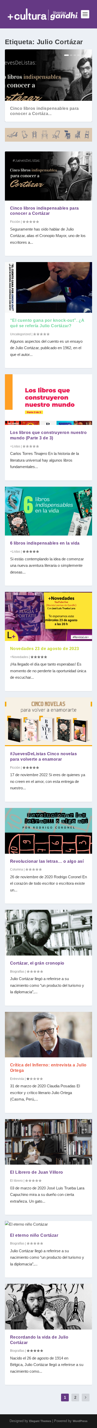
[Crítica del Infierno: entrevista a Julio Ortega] (48, 1035)
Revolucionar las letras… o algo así (47, 861)
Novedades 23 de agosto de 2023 (44, 648)
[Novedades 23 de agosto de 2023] (48, 616)
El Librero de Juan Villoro (36, 1172)
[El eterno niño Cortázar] (48, 1224)
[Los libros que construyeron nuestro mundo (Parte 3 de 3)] (48, 399)
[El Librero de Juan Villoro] (48, 1142)
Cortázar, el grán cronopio (37, 963)
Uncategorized (20, 334)
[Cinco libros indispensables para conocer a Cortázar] (48, 176)
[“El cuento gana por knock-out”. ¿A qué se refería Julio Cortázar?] (48, 287)
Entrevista (17, 1079)
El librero (16, 1180)
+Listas (15, 446)
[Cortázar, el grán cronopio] (48, 933)
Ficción (15, 222)
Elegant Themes (40, 1421)
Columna (16, 869)
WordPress (80, 1421)
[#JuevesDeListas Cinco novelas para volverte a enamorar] (48, 721)
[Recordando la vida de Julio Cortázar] (48, 1307)
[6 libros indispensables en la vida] (48, 511)
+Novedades (19, 657)
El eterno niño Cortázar (34, 1235)
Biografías (17, 971)
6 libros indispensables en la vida (45, 543)
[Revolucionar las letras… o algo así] (48, 831)
